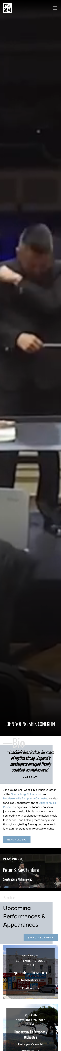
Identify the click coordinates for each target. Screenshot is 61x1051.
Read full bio (16, 839)
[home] (7, 8)
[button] (55, 8)
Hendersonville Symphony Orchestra (25, 798)
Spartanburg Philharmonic (26, 794)
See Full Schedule (41, 937)
